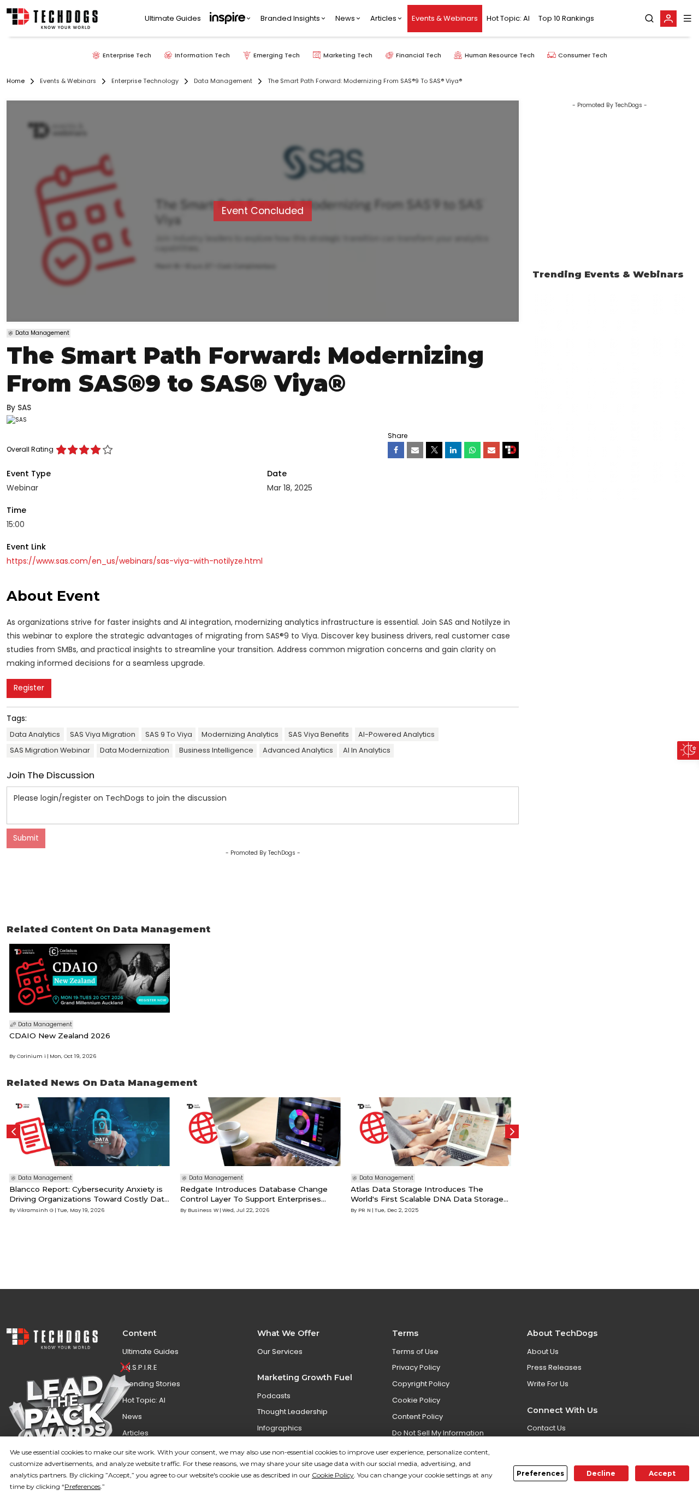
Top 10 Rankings (566, 18)
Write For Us (547, 1384)
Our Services (280, 1351)
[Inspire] (230, 18)
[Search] (649, 18)
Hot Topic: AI (508, 18)
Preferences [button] (82, 1486)
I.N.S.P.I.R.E (139, 1367)
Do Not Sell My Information (438, 1433)
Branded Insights (290, 18)
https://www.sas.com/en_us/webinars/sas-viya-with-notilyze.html (135, 561)
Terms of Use (415, 1351)
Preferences (540, 1473)
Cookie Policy (416, 1400)
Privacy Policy (416, 1367)
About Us (543, 1351)
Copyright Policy (420, 1384)
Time (16, 510)
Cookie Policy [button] (333, 1475)
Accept (662, 1473)
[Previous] (13, 1131)
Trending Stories (151, 1384)
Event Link (26, 546)
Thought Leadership (292, 1411)
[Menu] (687, 18)
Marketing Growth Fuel (304, 1377)
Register (29, 688)
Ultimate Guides (173, 18)
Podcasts (274, 1396)
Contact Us (546, 1428)
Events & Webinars (445, 18)
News (345, 18)
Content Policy (417, 1416)
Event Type (29, 473)
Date (277, 473)
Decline (601, 1473)
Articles (383, 18)
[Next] (512, 1131)
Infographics (279, 1428)
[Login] (668, 18)
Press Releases (554, 1367)
